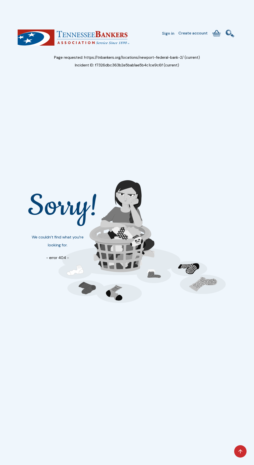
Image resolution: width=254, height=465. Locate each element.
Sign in (168, 33)
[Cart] (216, 33)
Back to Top (240, 451)
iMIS (73, 39)
